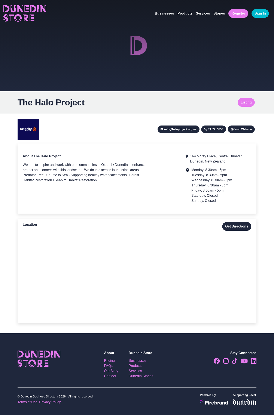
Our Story (111, 371)
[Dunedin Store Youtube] (242, 362)
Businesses (164, 13)
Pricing (109, 360)
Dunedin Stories (141, 376)
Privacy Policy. (50, 402)
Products (184, 13)
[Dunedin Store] (24, 13)
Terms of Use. (28, 402)
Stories (219, 13)
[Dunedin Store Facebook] (215, 362)
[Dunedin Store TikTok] (233, 362)
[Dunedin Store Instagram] (224, 362)
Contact (110, 376)
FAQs (108, 366)
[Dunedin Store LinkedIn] (252, 362)
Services (203, 13)
